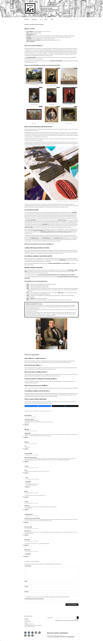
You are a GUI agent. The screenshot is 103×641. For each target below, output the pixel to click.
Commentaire (28, 565)
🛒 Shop (51, 19)
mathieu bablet (57, 620)
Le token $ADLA (28, 621)
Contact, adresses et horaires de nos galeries (33, 625)
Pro (40, 19)
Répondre (26, 424)
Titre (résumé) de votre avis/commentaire (34, 598)
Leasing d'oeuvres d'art (29, 623)
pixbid (77, 620)
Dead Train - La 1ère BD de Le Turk (50, 9)
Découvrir (26, 19)
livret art (63, 620)
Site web (26, 591)
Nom (26, 581)
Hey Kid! (33, 57)
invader (67, 620)
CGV (63, 635)
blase (65, 620)
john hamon (70, 620)
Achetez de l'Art (47, 8)
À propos (26, 618)
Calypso (71, 221)
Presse (26, 622)
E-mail (26, 586)
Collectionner (34, 19)
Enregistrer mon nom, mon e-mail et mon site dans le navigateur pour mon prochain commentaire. (47, 596)
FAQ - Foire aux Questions (29, 626)
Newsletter (27, 619)
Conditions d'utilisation (57, 635)
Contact (46, 19)
